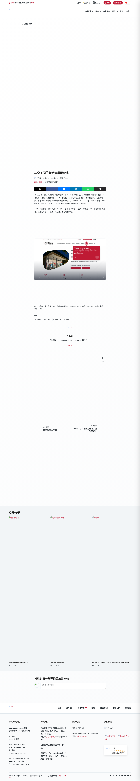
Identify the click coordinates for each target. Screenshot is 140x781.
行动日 (61, 178)
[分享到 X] (40, 189)
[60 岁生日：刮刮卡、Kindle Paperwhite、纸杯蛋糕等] (111, 587)
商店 (108, 3)
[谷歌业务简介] (119, 775)
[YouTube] (128, 775)
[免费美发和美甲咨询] (70, 587)
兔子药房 (47, 319)
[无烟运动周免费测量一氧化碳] (28, 587)
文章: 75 (70, 345)
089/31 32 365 (97, 4)
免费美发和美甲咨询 (57, 662)
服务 (97, 11)
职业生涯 (82, 708)
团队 (114, 11)
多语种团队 (50, 737)
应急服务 (106, 11)
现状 (12, 3)
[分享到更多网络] (100, 189)
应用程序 (118, 3)
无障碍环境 (104, 708)
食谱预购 (87, 11)
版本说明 (128, 708)
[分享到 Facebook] (52, 189)
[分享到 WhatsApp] (88, 189)
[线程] (125, 775)
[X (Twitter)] (113, 775)
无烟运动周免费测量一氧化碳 (18, 662)
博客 (127, 11)
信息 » (33, 3)
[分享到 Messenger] (64, 189)
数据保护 (116, 708)
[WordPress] (130, 775)
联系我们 (69, 708)
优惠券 (38, 319)
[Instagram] (116, 775)
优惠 (122, 11)
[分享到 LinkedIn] (76, 189)
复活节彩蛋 (57, 319)
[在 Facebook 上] (110, 775)
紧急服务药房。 (82, 736)
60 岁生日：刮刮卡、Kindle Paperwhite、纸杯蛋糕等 (110, 662)
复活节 (67, 319)
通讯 (59, 708)
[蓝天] (122, 775)
